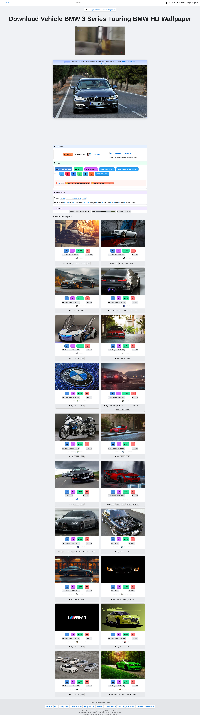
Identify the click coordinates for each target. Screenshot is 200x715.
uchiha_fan (95, 154)
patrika (128, 258)
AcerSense (128, 401)
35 (127, 634)
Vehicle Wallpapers (109, 10)
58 (127, 298)
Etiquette (99, 707)
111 (81, 298)
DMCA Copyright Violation (126, 707)
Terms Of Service (76, 707)
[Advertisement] (100, 131)
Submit (173, 3)
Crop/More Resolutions (127, 169)
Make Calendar (107, 169)
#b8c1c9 (108, 211)
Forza (135, 311)
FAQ (55, 707)
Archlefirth (82, 642)
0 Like (79, 169)
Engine (76, 202)
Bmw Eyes (131, 599)
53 (127, 539)
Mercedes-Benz (129, 202)
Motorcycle (92, 202)
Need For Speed (126, 406)
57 (127, 444)
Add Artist (68, 154)
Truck (116, 202)
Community (182, 3)
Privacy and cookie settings (145, 707)
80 (81, 444)
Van (112, 202)
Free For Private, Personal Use (120, 153)
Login (189, 3)
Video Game (137, 406)
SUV (86, 202)
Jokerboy (128, 353)
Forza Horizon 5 (117, 311)
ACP (59, 183)
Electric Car (106, 202)
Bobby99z (82, 258)
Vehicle (83, 263)
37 (127, 587)
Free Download (64, 169)
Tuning (118, 504)
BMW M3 (132, 263)
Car (62, 202)
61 (127, 346)
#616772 (98, 211)
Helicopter (76, 263)
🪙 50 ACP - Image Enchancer (102, 183)
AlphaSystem (128, 547)
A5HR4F (128, 306)
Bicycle (99, 202)
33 (81, 587)
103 (126, 393)
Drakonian (82, 689)
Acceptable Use (89, 707)
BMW (84, 198)
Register (195, 3)
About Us (49, 707)
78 (81, 393)
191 (80, 346)
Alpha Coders (6, 3)
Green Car (117, 694)
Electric (121, 202)
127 (126, 251)
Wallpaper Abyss (95, 10)
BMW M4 (76, 311)
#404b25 (113, 211)
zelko (128, 642)
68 (127, 682)
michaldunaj (82, 306)
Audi (66, 202)
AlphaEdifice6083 (128, 689)
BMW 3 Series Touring (74, 198)
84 (81, 492)
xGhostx (128, 499)
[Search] (95, 2)
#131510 (103, 211)
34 (81, 634)
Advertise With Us (110, 707)
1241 (81, 251)
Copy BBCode (102, 174)
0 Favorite (92, 169)
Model (70, 202)
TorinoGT (82, 401)
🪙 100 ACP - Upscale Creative (77, 183)
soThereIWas (128, 594)
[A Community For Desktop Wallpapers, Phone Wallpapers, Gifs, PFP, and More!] (86, 10)
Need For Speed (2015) (122, 409)
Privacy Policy (64, 707)
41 (81, 539)
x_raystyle (82, 499)
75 (127, 492)
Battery (81, 202)
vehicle (63, 198)
